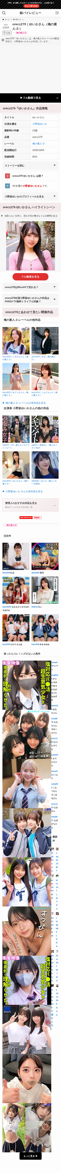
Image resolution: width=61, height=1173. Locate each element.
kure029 (6, 644)
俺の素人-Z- (21, 33)
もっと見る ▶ (30, 1156)
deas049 (6, 573)
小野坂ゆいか (39, 123)
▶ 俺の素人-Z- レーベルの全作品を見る (24, 402)
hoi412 (35, 607)
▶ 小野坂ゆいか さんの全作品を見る (22, 491)
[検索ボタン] (4, 13)
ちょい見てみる (31, 6)
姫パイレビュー (30, 13)
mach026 (6, 607)
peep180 (36, 573)
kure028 (35, 644)
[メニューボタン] (57, 13)
